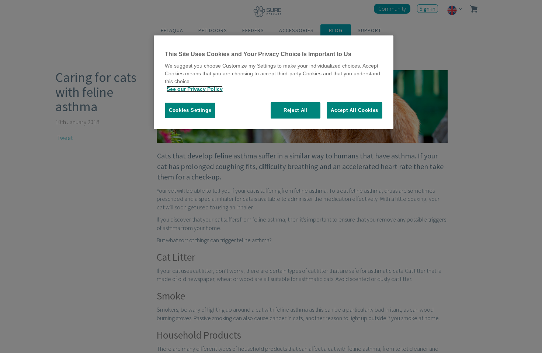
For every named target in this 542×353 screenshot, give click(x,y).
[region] (273, 82)
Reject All (296, 110)
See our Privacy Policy (195, 89)
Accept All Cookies (354, 110)
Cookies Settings (190, 110)
